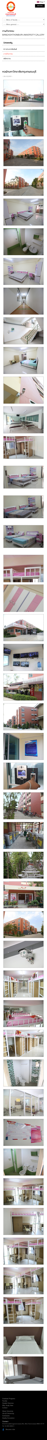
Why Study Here (7, 1405)
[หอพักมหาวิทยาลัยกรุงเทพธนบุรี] (23, 93)
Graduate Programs (8, 1398)
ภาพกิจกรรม (8, 54)
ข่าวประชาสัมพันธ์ (10, 49)
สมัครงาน (6, 58)
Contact (4, 1408)
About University (7, 1411)
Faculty (4, 1401)
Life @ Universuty (8, 1413)
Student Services (8, 1403)
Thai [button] (42, 2)
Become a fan (10, 1429)
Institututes (6, 1416)
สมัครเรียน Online (40, 6)
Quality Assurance (8, 1418)
